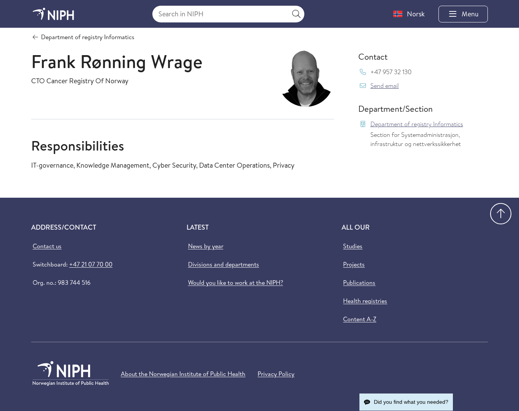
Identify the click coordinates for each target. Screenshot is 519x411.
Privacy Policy (276, 374)
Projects (354, 264)
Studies (352, 246)
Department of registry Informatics (416, 124)
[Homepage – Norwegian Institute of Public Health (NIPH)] (53, 14)
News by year (205, 246)
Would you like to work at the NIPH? (235, 282)
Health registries (365, 301)
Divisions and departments (223, 264)
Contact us (47, 246)
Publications (359, 282)
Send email (384, 85)
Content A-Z (359, 319)
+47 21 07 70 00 (90, 264)
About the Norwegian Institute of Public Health (183, 374)
